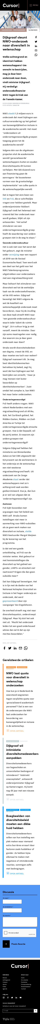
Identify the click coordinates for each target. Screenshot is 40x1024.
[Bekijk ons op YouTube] (22, 997)
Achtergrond (6, 980)
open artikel (16, 731)
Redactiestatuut (25, 986)
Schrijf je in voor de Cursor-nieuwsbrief (14, 1006)
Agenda (5, 989)
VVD (5, 199)
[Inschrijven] (35, 1011)
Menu (35, 5)
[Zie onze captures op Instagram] (5, 997)
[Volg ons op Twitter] (13, 997)
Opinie (5, 984)
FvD (12, 199)
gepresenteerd (10, 601)
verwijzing (14, 254)
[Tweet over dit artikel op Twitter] (36, 41)
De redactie (24, 980)
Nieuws (5, 978)
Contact (23, 989)
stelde (28, 531)
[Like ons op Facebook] (9, 997)
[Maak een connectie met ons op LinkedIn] (17, 997)
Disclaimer (24, 982)
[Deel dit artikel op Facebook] (36, 37)
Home (22, 978)
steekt (11, 113)
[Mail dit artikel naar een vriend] (36, 50)
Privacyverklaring (26, 984)
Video (4, 986)
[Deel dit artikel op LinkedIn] (36, 46)
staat (15, 479)
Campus (5, 982)
